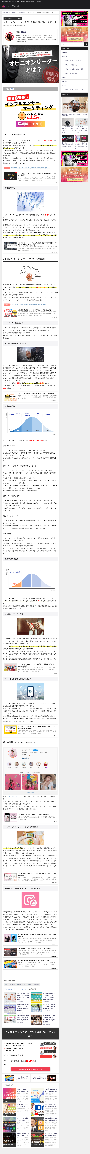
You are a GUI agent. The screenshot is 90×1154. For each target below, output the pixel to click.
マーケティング (22, 984)
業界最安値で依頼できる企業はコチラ (30, 1069)
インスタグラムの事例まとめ (70, 64)
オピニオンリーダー (34, 984)
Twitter (64, 77)
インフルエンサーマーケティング (12, 18)
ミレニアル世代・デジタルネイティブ (72, 89)
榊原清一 (24, 32)
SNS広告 (64, 56)
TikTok (64, 85)
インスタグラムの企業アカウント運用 (72, 69)
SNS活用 (64, 52)
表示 (12, 88)
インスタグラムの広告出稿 (69, 73)
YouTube (64, 81)
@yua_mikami (30, 792)
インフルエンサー (13, 796)
